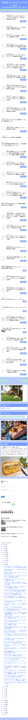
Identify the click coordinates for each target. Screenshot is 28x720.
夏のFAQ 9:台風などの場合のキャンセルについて (12, 533)
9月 (5, 562)
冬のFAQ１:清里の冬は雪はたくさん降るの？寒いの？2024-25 (16, 521)
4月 (5, 691)
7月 (5, 685)
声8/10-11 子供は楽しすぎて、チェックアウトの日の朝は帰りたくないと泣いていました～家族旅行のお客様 (16, 194)
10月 (5, 560)
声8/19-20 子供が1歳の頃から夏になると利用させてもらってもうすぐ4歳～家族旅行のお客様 (16, 87)
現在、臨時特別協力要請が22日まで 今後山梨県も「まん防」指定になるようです (15, 610)
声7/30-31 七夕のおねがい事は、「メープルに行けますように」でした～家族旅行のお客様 (16, 361)
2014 (4, 712)
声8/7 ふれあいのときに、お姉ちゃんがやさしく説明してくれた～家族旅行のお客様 (16, 237)
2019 (4, 702)
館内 (25, 311)
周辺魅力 (23, 207)
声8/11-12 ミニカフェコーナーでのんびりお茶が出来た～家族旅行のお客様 (15, 620)
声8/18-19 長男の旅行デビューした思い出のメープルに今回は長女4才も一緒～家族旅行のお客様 (16, 110)
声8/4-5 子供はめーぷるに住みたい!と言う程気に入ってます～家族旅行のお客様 (16, 289)
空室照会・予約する (5, 408)
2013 (4, 714)
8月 (5, 564)
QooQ (16, 719)
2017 (4, 706)
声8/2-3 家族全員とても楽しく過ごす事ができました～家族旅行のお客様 (15, 673)
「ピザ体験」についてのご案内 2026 (9, 447)
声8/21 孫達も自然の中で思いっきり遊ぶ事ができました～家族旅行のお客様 (15, 587)
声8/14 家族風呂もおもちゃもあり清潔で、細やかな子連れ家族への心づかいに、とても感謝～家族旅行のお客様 (16, 153)
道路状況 (23, 416)
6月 (5, 687)
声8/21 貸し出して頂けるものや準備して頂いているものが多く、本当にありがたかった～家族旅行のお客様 (16, 66)
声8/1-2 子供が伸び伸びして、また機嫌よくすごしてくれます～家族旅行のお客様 (16, 350)
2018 (4, 704)
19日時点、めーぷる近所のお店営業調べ (12, 137)
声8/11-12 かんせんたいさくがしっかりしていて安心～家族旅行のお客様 (15, 624)
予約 (25, 301)
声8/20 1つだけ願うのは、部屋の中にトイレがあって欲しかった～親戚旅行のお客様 (16, 98)
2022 (4, 552)
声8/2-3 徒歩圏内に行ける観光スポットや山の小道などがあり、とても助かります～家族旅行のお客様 (16, 319)
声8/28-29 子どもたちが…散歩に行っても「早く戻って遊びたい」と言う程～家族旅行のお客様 (16, 17)
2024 (4, 548)
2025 (4, 546)
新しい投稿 (4, 380)
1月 (5, 697)
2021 (4, 554)
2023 (4, 550)
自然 (12, 416)
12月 (5, 556)
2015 (4, 710)
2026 (4, 544)
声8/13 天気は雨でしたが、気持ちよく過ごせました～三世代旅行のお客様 (15, 617)
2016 (4, 708)
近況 (25, 270)
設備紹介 (15, 416)
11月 (5, 558)
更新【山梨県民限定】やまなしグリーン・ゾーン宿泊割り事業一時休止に (15, 652)
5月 (5, 689)
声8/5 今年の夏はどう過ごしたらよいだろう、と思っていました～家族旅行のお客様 (16, 278)
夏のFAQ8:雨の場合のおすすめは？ (15, 527)
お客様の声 (23, 21)
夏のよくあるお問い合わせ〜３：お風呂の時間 (15, 670)
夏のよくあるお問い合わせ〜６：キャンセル (13, 299)
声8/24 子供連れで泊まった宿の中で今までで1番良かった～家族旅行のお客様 (15, 576)
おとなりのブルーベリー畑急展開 (9, 536)
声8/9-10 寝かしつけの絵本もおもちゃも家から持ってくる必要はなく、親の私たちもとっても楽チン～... (15, 635)
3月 (5, 693)
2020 (4, 700)
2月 (5, 695)
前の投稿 (24, 380)
